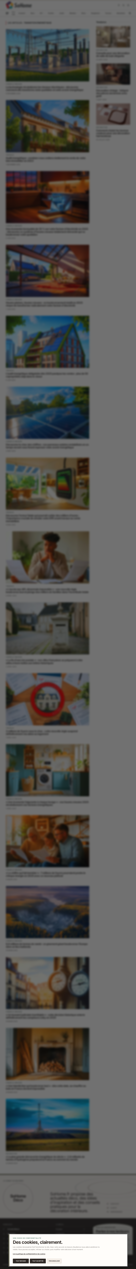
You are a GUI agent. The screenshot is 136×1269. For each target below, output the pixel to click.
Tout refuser (21, 1261)
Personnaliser (54, 1261)
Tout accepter (37, 1261)
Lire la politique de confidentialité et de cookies (29, 1254)
